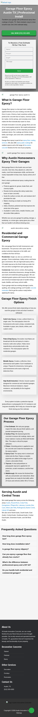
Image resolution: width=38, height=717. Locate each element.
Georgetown (6, 505)
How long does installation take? (16, 544)
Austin (8, 503)
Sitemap (19, 713)
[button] (36, 2)
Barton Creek (30, 507)
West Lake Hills (11, 507)
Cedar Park (23, 503)
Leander (28, 505)
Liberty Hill (5, 510)
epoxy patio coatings (23, 143)
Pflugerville (14, 505)
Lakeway (22, 505)
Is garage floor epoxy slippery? (15, 549)
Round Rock (15, 503)
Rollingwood (21, 507)
